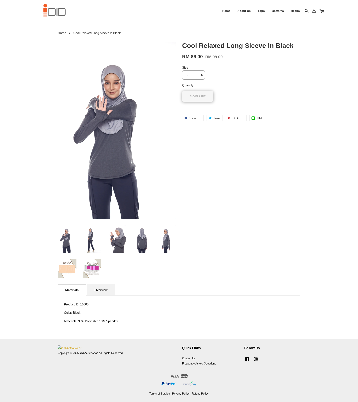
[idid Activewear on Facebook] (247, 361)
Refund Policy (200, 393)
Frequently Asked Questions (199, 363)
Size (185, 67)
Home (226, 10)
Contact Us (189, 358)
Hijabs (295, 10)
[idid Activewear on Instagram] (256, 361)
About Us (244, 10)
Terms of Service (159, 393)
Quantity (188, 85)
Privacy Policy (181, 393)
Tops (261, 10)
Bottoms (278, 10)
